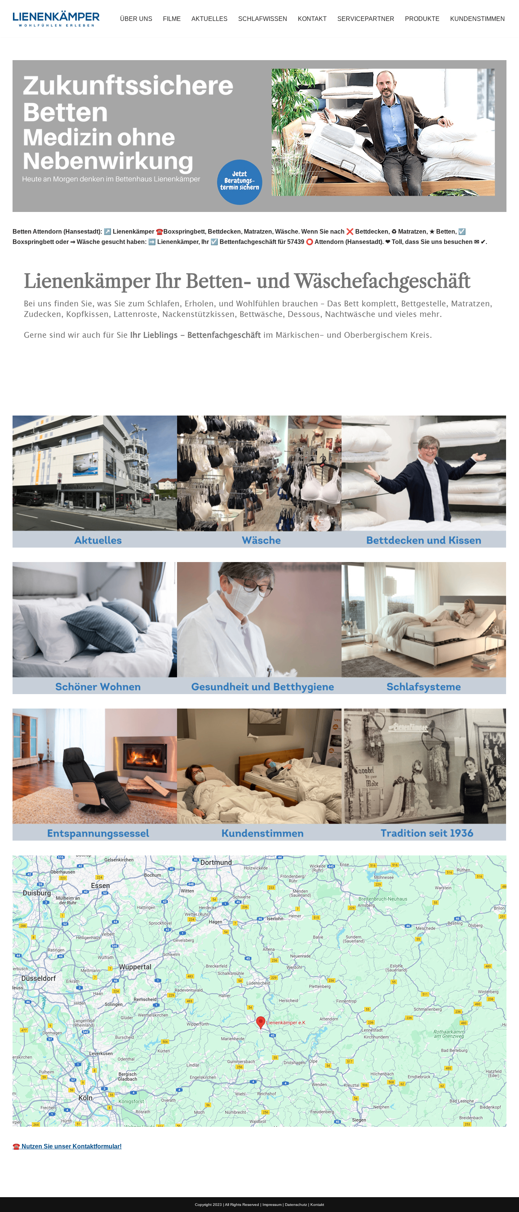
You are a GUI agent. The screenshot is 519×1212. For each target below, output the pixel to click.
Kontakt (317, 1204)
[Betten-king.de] (56, 18)
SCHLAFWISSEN (262, 19)
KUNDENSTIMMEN (477, 19)
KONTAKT (312, 19)
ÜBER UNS (136, 19)
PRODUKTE (422, 19)
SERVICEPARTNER (365, 19)
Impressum (272, 1204)
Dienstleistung (127, 398)
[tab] (52, 398)
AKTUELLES (209, 19)
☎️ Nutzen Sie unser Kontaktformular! (67, 1146)
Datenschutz (296, 1204)
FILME (172, 19)
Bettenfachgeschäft (52, 398)
